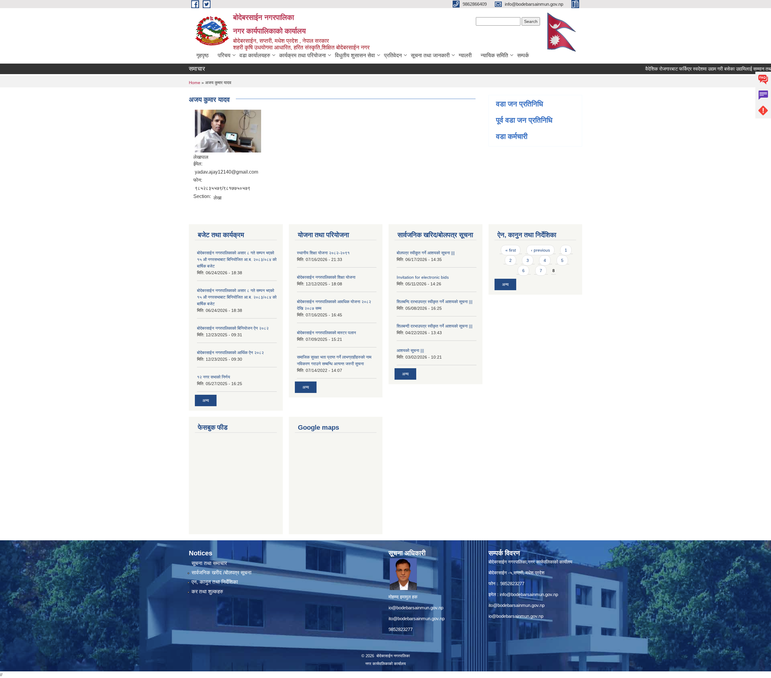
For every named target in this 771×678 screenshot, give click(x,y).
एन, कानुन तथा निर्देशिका (215, 582)
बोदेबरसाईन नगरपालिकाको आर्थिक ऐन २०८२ (230, 352)
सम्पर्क (523, 55)
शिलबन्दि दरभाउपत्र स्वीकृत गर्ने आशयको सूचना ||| (435, 301)
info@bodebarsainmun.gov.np (529, 594)
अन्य (205, 400)
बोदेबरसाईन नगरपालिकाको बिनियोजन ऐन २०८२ (233, 328)
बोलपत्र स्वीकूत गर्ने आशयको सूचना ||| (426, 252)
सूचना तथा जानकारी (430, 55)
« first (510, 250)
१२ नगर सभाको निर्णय (213, 377)
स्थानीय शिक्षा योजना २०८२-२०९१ (323, 252)
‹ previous (540, 250)
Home (194, 82)
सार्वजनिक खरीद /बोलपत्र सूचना (221, 573)
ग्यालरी (465, 55)
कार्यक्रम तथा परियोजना (302, 55)
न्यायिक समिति (494, 55)
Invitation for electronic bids (423, 277)
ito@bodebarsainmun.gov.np (417, 618)
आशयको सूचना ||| (410, 350)
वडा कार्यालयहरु (254, 55)
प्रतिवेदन (393, 55)
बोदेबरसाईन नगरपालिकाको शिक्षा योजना (326, 277)
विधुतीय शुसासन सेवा (355, 55)
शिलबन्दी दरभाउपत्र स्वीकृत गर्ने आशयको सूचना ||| (435, 326)
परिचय (224, 55)
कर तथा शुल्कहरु (207, 592)
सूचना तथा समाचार (209, 563)
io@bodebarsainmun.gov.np (416, 607)
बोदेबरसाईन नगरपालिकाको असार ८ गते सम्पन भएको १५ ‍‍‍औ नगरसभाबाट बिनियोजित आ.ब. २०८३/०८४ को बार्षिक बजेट (236, 259)
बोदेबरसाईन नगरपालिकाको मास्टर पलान (326, 332)
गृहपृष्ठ (202, 55)
